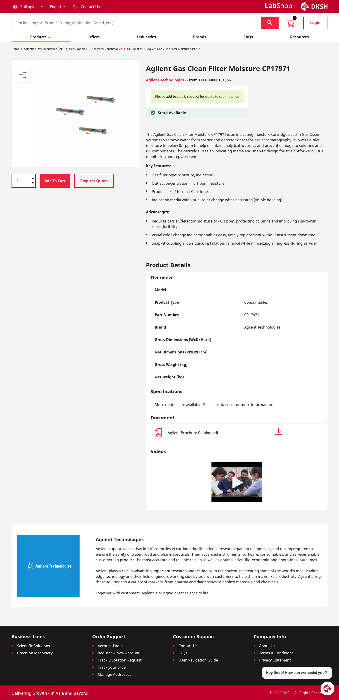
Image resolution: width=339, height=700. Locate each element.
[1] (33, 183)
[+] (33, 177)
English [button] (56, 6)
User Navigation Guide (198, 660)
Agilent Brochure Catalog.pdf (193, 432)
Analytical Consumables (107, 49)
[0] (290, 24)
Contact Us (188, 645)
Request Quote (94, 180)
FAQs (182, 653)
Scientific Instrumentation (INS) (44, 49)
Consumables (78, 49)
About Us (267, 645)
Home (15, 49)
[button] (28, 6)
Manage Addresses (114, 674)
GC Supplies (135, 49)
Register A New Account (119, 653)
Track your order (112, 667)
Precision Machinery (35, 653)
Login (315, 22)
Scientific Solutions (33, 645)
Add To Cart (55, 180)
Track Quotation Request (120, 660)
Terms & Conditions (276, 653)
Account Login (110, 645)
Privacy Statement (275, 660)
